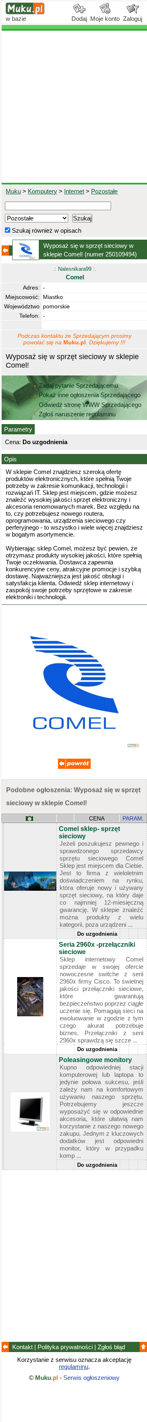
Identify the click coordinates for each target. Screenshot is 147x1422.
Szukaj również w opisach (45, 230)
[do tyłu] (74, 766)
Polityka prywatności (65, 1346)
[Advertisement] (73, 106)
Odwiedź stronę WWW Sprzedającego (90, 404)
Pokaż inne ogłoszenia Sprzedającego (89, 394)
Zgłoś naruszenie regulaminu (76, 414)
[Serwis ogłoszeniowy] (25, 12)
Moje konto (105, 18)
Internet (74, 191)
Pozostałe (104, 191)
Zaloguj (132, 18)
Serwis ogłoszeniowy (91, 1377)
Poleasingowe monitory (95, 1059)
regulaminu (73, 1366)
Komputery (42, 191)
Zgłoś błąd (111, 1346)
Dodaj (79, 18)
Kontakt (22, 1346)
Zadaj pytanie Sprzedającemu (78, 385)
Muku (13, 191)
